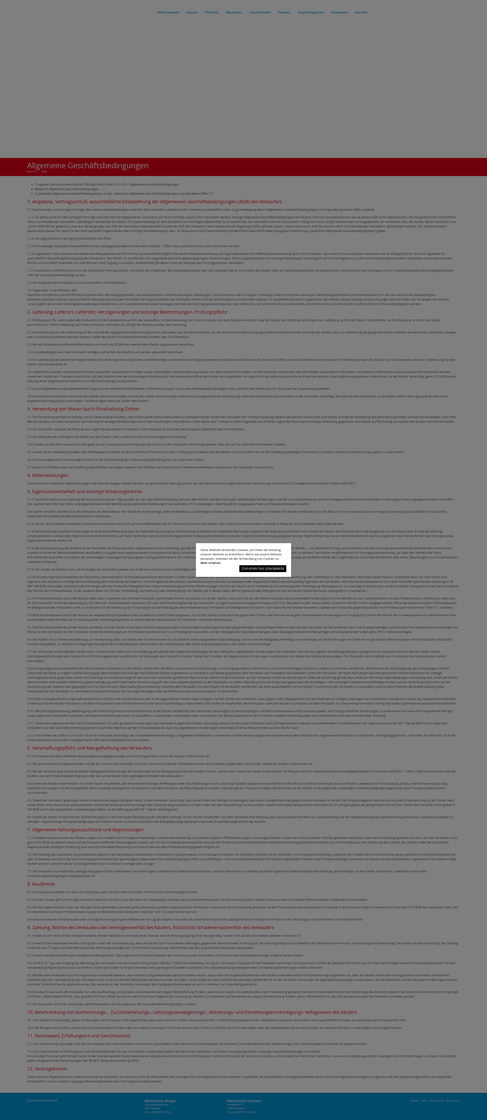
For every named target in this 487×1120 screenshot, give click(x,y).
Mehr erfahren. (211, 563)
